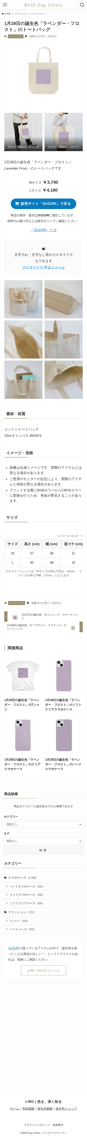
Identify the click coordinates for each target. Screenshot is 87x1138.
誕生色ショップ (66, 1108)
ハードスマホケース (26, 886)
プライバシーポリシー (37, 1124)
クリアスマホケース (26, 894)
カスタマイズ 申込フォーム (43, 267)
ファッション (21, 912)
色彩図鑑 (28, 1108)
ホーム (14, 1108)
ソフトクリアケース (26, 903)
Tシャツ (19, 920)
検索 (43, 850)
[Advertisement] (43, 1030)
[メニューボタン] (5, 5)
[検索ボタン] (82, 5)
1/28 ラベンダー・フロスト (42, 36)
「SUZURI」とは (43, 230)
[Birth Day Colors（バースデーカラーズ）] (43, 5)
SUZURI (13, 948)
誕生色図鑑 (45, 1108)
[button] (23, 132)
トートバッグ (15, 36)
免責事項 (58, 1124)
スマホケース (22, 877)
